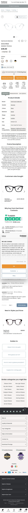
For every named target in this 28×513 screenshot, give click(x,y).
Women (13, 105)
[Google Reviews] (21, 450)
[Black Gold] (15, 61)
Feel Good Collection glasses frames (14, 148)
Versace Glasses (20, 401)
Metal (12, 111)
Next (10, 305)
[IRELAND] (16, 466)
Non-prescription (21, 130)
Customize (13, 271)
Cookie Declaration (20, 503)
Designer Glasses (8, 392)
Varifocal (18, 128)
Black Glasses (20, 389)
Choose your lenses (7, 78)
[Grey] (11, 61)
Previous (4, 305)
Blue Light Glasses (20, 383)
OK (14, 266)
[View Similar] (22, 41)
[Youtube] (14, 411)
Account (8, 511)
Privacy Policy (11, 503)
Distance (13, 128)
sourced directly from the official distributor (14, 134)
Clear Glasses (7, 389)
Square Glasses (8, 401)
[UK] (12, 466)
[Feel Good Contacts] (4, 2)
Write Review (22, 305)
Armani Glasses (8, 404)
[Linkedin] (17, 411)
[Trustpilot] (7, 450)
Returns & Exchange (23, 87)
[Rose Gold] (7, 61)
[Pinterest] (20, 411)
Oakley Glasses (20, 386)
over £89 (11, 87)
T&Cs (5, 503)
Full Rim (13, 118)
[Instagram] (10, 411)
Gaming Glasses (20, 398)
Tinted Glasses (8, 398)
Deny (14, 275)
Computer (13, 130)
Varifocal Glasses (20, 392)
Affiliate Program (14, 504)
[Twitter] (7, 411)
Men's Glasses (7, 395)
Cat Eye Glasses (20, 395)
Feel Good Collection (16, 101)
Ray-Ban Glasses (8, 386)
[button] (14, 37)
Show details (20, 261)
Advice (17, 86)
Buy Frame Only (21, 78)
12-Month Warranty (14, 6)
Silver (12, 108)
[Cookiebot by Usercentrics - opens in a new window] (20, 236)
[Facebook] (4, 411)
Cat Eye (13, 115)
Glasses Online (8, 383)
